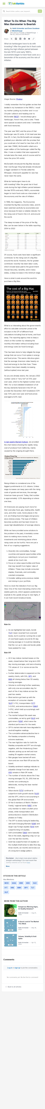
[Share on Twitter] (11, 39)
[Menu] (4, 3)
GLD (33, 718)
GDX (20, 721)
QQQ (10, 679)
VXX (10, 772)
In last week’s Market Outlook (16, 442)
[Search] (40, 11)
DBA (25, 833)
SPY (30, 676)
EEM (34, 824)
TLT (10, 633)
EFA (32, 827)
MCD (16, 117)
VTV (21, 791)
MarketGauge (17, 31)
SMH (35, 706)
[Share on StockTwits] (16, 39)
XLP (10, 703)
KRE (29, 806)
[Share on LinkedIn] (20, 39)
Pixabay (19, 99)
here (28, 862)
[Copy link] (33, 39)
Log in (9, 968)
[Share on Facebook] (25, 39)
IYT (33, 703)
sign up (17, 968)
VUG (37, 794)
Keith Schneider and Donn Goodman (25, 28)
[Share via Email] (29, 39)
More (8, 866)
